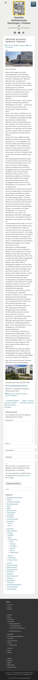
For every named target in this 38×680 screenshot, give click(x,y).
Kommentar (9, 420)
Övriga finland (14, 552)
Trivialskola (10, 582)
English (9, 609)
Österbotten (14, 395)
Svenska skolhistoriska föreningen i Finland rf (19, 21)
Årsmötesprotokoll (12, 504)
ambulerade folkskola (13, 502)
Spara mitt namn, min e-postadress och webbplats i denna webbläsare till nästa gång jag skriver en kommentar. (17, 468)
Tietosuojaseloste (27, 674)
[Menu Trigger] (33, 4)
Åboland (10, 535)
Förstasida (10, 619)
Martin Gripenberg (20, 45)
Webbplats (8, 457)
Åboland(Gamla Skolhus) (14, 497)
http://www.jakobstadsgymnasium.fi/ (16, 385)
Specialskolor (11, 580)
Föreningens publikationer (15, 636)
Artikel (9, 506)
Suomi (9, 607)
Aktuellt (9, 500)
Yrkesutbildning (11, 589)
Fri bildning (10, 517)
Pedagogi (10, 574)
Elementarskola (11, 510)
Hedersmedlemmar (15, 631)
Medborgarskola (12, 567)
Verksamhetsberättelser (14, 584)
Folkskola (13, 544)
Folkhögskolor (11, 512)
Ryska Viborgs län (12, 576)
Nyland (12, 550)
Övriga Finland (12, 560)
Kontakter (10, 634)
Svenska (10, 604)
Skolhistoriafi (13, 645)
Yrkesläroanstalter (12, 587)
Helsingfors (13, 546)
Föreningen (10, 515)
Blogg (8, 508)
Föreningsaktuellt (14, 623)
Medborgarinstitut (12, 565)
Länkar (9, 643)
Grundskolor (10, 521)
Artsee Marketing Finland (24, 678)
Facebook (10, 638)
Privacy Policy (17, 475)
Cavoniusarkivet (12, 640)
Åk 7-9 (10, 525)
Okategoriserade (12, 569)
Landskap (24, 393)
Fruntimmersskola (12, 519)
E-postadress (9, 450)
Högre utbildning (12, 531)
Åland (10, 537)
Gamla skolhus (11, 393)
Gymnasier (18, 393)
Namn (7, 443)
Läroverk (7, 395)
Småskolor (10, 578)
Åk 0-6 (10, 523)
